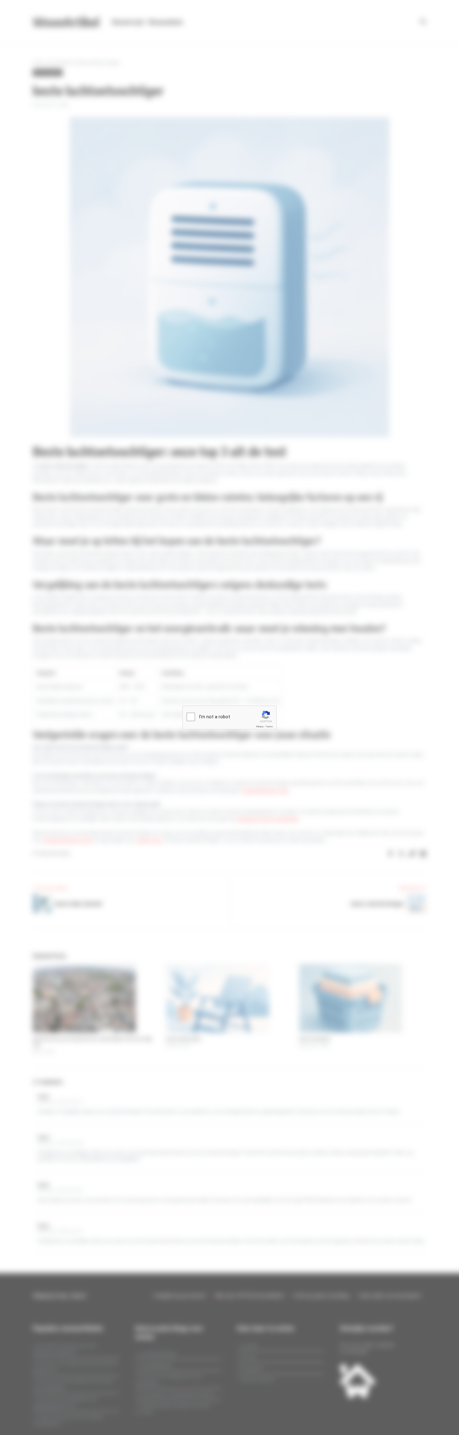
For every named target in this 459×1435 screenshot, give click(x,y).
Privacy (260, 726)
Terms (269, 726)
